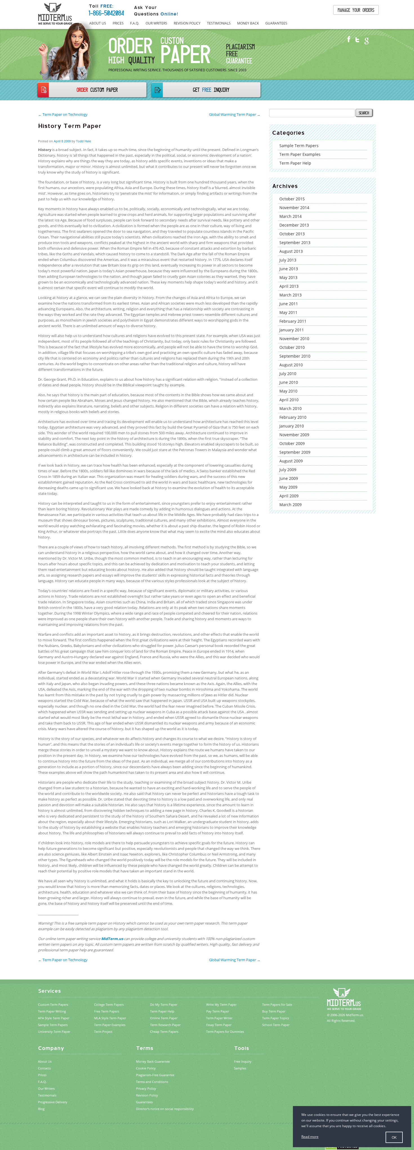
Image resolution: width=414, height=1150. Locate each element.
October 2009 (292, 443)
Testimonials (219, 23)
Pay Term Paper (217, 1011)
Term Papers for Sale (277, 1004)
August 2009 (291, 461)
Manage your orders (356, 10)
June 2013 (288, 268)
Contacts (44, 1068)
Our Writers (156, 23)
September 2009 (294, 452)
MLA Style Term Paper (110, 1018)
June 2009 (288, 478)
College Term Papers (109, 1004)
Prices (118, 23)
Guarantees (276, 23)
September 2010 (294, 356)
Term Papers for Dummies (225, 1031)
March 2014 (290, 216)
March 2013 (290, 295)
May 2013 (288, 277)
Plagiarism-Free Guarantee (155, 1075)
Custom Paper (97, 89)
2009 (67, 141)
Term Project (103, 1031)
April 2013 (289, 286)
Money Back (248, 23)
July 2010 (287, 373)
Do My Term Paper (163, 1004)
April (57, 141)
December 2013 (294, 225)
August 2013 (291, 251)
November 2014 (294, 207)
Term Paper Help (295, 163)
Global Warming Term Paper (235, 959)
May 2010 (288, 391)
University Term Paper (54, 1031)
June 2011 (288, 303)
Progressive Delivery (52, 1102)
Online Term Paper (163, 1018)
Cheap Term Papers (164, 1031)
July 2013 (287, 260)
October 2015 (292, 198)
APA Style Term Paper (53, 1018)
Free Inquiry (242, 1061)
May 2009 (288, 487)
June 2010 (288, 382)
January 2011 (291, 330)
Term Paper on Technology (63, 959)
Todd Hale (83, 141)
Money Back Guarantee (153, 1061)
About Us (97, 23)
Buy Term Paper (273, 1011)
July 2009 (287, 469)
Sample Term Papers (299, 145)
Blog (41, 1109)
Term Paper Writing (52, 1011)
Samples (240, 1068)
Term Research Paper (165, 1025)
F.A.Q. (134, 23)
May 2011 (288, 312)
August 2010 (291, 364)
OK (394, 1137)
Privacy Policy (146, 1088)
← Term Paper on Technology (63, 114)
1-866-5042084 (106, 13)
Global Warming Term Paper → (235, 114)
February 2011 (292, 321)
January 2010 (291, 426)
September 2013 (294, 242)
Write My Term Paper (221, 1004)
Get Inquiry (211, 89)
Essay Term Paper (219, 1025)
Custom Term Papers (53, 1004)
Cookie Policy (146, 1068)
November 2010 (294, 338)
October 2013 (292, 233)
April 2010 (289, 399)
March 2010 (290, 408)
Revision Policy (187, 23)
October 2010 (292, 347)
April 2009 (289, 495)
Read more (310, 1136)
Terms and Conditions (152, 1082)
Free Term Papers (106, 1011)
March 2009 (290, 504)
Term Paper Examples (299, 154)
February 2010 (292, 417)
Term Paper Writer (219, 1018)
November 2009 (294, 434)
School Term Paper (276, 1025)
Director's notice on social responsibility (165, 1109)
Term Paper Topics (275, 1018)
